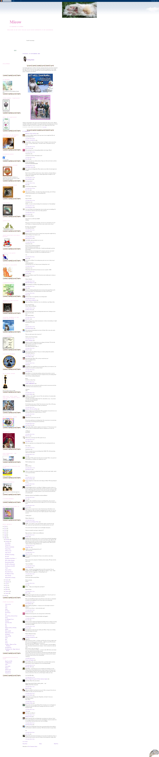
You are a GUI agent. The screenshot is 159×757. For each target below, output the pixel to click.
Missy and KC (8, 631)
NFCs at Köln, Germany (10, 560)
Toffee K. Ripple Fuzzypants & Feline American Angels (36, 678)
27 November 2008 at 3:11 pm (29, 591)
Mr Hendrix (7, 634)
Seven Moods (7, 543)
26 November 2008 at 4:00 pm (29, 497)
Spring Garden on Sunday (10, 577)
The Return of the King (9, 554)
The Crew (27, 435)
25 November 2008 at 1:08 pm (29, 205)
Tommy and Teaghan (29, 660)
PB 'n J (26, 593)
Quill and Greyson (29, 238)
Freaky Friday (8, 548)
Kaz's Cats (27, 190)
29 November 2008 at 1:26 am (29, 709)
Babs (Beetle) (28, 441)
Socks (6, 642)
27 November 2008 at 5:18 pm (29, 610)
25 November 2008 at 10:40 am (30, 138)
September (7, 581)
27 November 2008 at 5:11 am (29, 552)
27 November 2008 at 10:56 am (30, 565)
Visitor (6, 568)
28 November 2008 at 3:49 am (29, 635)
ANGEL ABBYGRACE (29, 383)
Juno (26, 456)
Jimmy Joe (27, 349)
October (7, 579)
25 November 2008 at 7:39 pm (29, 286)
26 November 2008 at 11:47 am (30, 467)
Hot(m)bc (7, 621)
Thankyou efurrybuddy (9, 547)
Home (40, 743)
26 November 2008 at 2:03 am (29, 369)
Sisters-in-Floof (8, 569)
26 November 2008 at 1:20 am (29, 338)
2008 (5, 537)
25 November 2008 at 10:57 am (30, 146)
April (6, 587)
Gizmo (26, 258)
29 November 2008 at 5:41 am (29, 722)
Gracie (6, 617)
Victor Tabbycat (28, 356)
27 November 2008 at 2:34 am (29, 534)
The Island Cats (28, 469)
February (7, 591)
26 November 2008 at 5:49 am (29, 434)
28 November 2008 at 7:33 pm (29, 701)
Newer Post (25, 743)
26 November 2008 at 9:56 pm (29, 520)
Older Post (56, 743)
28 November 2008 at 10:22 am (30, 658)
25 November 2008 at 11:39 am (30, 177)
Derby (6, 609)
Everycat (27, 273)
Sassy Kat (27, 159)
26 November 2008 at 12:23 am (30, 317)
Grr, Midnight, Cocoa (9, 619)
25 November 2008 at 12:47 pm (30, 200)
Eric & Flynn (7, 612)
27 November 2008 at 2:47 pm (29, 583)
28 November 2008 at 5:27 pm (29, 693)
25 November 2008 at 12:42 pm (30, 188)
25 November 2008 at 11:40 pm (30, 307)
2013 (5, 528)
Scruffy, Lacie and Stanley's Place (32, 521)
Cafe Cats (27, 415)
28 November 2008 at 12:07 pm (30, 677)
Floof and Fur (8, 671)
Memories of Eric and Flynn (30, 133)
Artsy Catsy (27, 371)
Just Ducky (27, 231)
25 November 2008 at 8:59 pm (29, 293)
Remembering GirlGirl (9, 562)
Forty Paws (27, 319)
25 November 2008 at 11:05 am (30, 151)
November (7, 541)
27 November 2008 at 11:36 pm (30, 626)
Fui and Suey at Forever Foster (11, 615)
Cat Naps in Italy (28, 309)
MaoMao (27, 485)
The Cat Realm (28, 567)
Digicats (6, 667)
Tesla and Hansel (28, 179)
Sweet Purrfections (29, 207)
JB (5, 624)
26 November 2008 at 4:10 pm (29, 505)
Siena (6, 641)
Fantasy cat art (8, 669)
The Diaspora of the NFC (10, 566)
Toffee (26, 711)
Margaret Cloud (28, 716)
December (7, 539)
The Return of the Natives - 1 (10, 558)
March (6, 589)
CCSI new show (8, 550)
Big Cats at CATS (8, 661)
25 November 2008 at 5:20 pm (29, 266)
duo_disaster (27, 214)
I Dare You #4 (8, 552)
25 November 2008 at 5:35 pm (29, 271)
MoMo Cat (4, 156)
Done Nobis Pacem (9, 571)
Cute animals (7, 666)
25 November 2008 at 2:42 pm (29, 236)
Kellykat (27, 536)
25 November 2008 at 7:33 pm (29, 281)
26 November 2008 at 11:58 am (30, 477)
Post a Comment (25, 741)
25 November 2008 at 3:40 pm (29, 242)
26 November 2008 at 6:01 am (29, 447)
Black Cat (27, 688)
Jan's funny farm (8, 622)
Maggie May (27, 547)
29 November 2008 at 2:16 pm (29, 739)
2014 (5, 526)
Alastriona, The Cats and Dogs (31, 409)
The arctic (7, 556)
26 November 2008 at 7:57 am (29, 454)
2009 (5, 536)
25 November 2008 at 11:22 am (30, 157)
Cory (26, 499)
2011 (5, 532)
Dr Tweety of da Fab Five (30, 140)
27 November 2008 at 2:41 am (29, 545)
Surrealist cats (8, 672)
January (7, 593)
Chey (6, 605)
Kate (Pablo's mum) (29, 167)
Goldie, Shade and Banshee (30, 300)
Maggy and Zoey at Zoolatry (10, 627)
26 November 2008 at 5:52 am (29, 439)
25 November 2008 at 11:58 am (30, 182)
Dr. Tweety (7, 610)
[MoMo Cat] (4, 158)
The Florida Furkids (29, 328)
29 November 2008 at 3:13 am (29, 714)
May (6, 585)
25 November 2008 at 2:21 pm (29, 229)
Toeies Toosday (8, 575)
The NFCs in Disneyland (10, 564)
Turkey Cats (27, 554)
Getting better (30, 60)
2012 (5, 530)
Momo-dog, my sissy (9, 632)
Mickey (6, 629)
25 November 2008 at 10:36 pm (30, 298)
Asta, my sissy (8, 604)
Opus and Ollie (8, 636)
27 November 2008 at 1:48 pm (29, 573)
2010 (5, 534)
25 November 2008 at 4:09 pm (29, 256)
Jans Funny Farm (28, 425)
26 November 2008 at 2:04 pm (29, 483)
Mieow (15, 22)
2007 (5, 595)
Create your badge (5, 159)
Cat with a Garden (28, 394)
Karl (6, 626)
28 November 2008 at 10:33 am (30, 665)
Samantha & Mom (29, 703)
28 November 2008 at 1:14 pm (29, 686)
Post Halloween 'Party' (9, 573)
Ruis (6, 639)
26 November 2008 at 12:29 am (30, 326)
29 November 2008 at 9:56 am (29, 732)
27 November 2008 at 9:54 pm (29, 618)
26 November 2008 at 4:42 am (29, 423)
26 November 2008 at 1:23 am (29, 348)
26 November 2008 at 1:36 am (29, 354)
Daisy (26, 288)
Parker (26, 294)
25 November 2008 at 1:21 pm (29, 212)
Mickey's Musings (29, 340)
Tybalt (26, 364)
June (6, 583)
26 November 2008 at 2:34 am (29, 381)
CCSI (6, 664)
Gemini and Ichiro (29, 478)
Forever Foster (28, 148)
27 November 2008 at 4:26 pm (29, 602)
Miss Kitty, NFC (28, 666)
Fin (6, 614)
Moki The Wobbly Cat (29, 282)
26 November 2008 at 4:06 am (29, 413)
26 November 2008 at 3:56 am (29, 407)
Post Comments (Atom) (32, 746)
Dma (26, 184)
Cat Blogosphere (8, 662)
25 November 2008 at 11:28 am (30, 165)
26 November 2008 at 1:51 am (29, 362)
